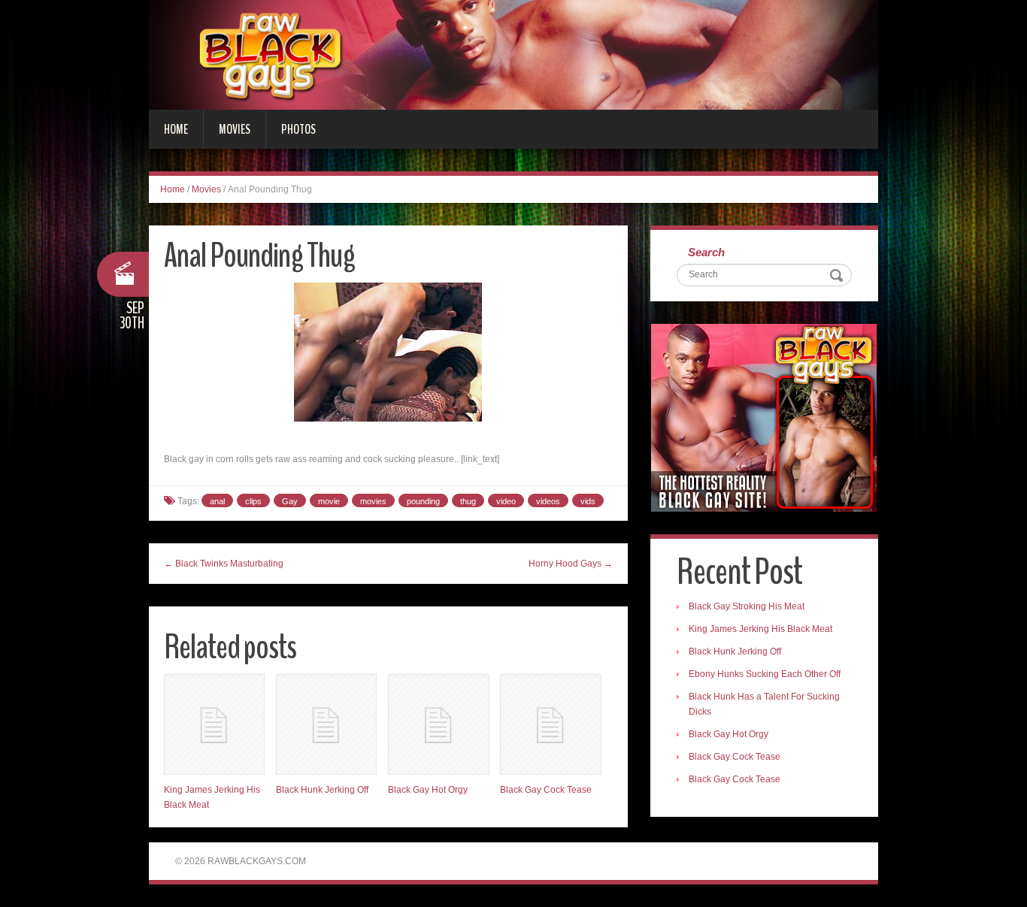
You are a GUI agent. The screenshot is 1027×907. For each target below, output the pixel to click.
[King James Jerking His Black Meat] (214, 724)
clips (253, 501)
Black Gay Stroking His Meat (746, 606)
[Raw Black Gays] (513, 54)
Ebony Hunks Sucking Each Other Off (765, 674)
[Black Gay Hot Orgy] (438, 724)
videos (548, 501)
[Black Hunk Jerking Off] (326, 724)
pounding (423, 501)
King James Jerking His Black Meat (760, 629)
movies (373, 501)
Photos (298, 129)
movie (329, 501)
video (506, 501)
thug (468, 501)
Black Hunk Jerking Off (322, 790)
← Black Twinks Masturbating (223, 563)
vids (587, 501)
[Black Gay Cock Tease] (550, 724)
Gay (290, 501)
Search (706, 252)
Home (176, 129)
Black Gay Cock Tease (546, 790)
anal (217, 501)
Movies (234, 129)
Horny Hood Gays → (571, 563)
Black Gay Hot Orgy (428, 790)
